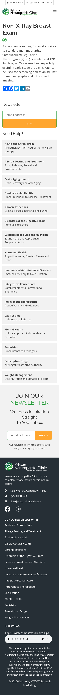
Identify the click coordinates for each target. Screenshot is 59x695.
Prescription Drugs (16, 611)
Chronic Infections (15, 549)
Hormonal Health (15, 568)
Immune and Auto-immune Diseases (26, 574)
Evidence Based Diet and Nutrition (25, 562)
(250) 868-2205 (15, 2)
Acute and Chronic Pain (18, 525)
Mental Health (13, 599)
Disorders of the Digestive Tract (24, 556)
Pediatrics (10, 605)
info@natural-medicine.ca (39, 2)
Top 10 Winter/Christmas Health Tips (27, 633)
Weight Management (17, 617)
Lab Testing (12, 593)
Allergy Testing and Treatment (23, 531)
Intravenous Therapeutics (20, 586)
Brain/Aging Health (16, 537)
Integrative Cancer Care (19, 580)
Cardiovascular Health (18, 543)
